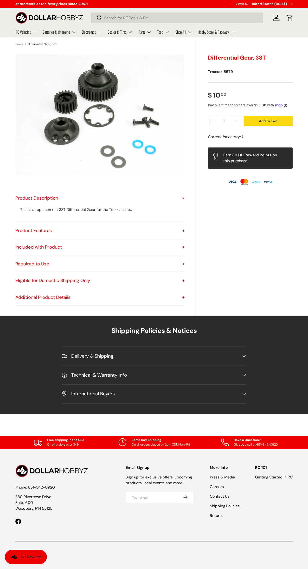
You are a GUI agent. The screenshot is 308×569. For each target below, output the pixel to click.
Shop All (180, 32)
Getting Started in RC (274, 477)
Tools (160, 32)
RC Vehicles (23, 32)
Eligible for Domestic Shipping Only (100, 280)
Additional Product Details (100, 297)
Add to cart (268, 121)
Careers (217, 486)
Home (19, 44)
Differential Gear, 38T (42, 44)
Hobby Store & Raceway (213, 32)
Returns (217, 515)
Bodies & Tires (117, 32)
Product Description (100, 198)
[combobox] (177, 17)
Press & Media (222, 477)
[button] (289, 17)
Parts (141, 32)
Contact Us (220, 496)
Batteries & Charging (56, 32)
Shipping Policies (225, 505)
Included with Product (100, 247)
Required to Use (100, 264)
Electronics (89, 32)
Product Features (100, 230)
